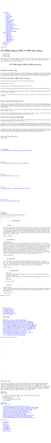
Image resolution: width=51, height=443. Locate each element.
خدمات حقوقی (6, 32)
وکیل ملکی (8, 37)
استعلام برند (8, 22)
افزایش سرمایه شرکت (11, 31)
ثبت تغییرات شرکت (10, 27)
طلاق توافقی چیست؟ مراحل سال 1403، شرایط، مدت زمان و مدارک (18, 323)
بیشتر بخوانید (3, 391)
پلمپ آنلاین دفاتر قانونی (8, 311)
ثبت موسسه (8, 17)
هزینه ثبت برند (9, 26)
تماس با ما (5, 44)
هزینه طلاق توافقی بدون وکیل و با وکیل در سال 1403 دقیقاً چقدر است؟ (18, 322)
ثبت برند (7, 14)
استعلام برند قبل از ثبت (8, 314)
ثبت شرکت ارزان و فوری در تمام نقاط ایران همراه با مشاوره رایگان (18, 332)
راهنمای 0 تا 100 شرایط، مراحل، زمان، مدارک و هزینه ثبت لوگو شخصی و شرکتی (21, 407)
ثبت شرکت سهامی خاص (11, 24)
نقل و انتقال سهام (10, 19)
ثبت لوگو (8, 18)
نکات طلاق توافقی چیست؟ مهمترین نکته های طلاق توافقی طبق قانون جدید (19, 326)
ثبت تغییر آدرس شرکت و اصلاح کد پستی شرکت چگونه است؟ (16, 406)
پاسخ (8, 225)
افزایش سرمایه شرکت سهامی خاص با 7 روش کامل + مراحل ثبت (17, 409)
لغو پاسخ (17, 220)
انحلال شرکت (9, 16)
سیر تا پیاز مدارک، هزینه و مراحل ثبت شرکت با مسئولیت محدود (17, 329)
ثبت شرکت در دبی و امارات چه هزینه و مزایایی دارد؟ (14, 331)
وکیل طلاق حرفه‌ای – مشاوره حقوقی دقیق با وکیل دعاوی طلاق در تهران (19, 327)
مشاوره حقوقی (9, 38)
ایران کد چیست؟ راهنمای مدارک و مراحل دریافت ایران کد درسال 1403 (18, 414)
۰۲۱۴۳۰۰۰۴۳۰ (4, 47)
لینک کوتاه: (3, 136)
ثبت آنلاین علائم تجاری (8, 310)
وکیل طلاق (8, 34)
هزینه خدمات (6, 42)
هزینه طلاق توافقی (10, 39)
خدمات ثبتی (5, 12)
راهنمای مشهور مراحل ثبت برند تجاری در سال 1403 (14, 319)
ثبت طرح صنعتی (9, 29)
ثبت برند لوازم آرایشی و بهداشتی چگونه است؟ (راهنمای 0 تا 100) (17, 412)
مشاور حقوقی (6, 425)
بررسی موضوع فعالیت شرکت (10, 312)
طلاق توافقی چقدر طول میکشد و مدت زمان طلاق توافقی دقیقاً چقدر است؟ (20, 324)
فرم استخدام (3, 402)
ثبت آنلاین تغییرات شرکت (8, 309)
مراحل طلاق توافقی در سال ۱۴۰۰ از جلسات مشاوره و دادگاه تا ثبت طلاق (19, 328)
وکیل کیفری (8, 41)
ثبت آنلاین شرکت (7, 307)
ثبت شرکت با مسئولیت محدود (12, 28)
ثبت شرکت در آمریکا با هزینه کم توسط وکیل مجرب (14, 333)
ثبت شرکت (8, 13)
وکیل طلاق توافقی (10, 36)
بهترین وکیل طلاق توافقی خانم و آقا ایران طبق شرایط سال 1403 (17, 321)
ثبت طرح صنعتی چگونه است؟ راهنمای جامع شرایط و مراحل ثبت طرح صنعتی (20, 408)
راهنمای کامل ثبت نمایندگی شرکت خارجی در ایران (14, 334)
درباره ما (5, 43)
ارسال (14, 220)
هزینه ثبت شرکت (9, 21)
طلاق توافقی (8, 33)
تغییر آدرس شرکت (10, 23)
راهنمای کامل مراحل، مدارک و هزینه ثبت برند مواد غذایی (15, 411)
